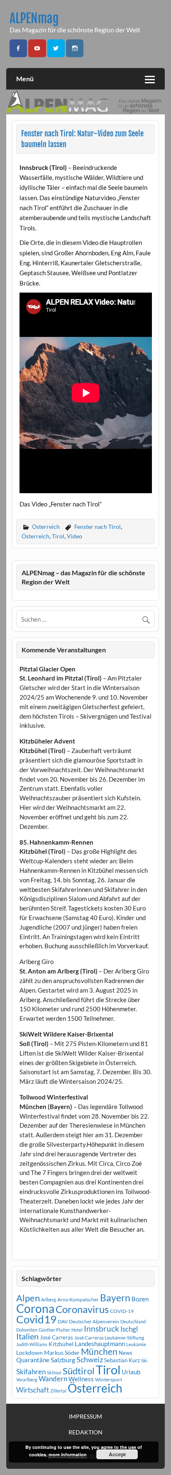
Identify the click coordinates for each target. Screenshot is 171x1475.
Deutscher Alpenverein (94, 1321)
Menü (25, 78)
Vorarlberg (26, 1379)
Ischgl (129, 1329)
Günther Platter (54, 1329)
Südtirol (79, 1370)
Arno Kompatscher (78, 1299)
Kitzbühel (61, 1344)
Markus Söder (62, 1352)
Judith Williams (31, 1344)
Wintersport (108, 1379)
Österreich (46, 526)
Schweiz (89, 1359)
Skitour (54, 1372)
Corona (35, 1308)
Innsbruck (101, 1328)
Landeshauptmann (100, 1343)
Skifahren (31, 1371)
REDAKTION (85, 1432)
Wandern (53, 1378)
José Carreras (56, 1337)
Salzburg (63, 1360)
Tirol (58, 536)
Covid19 (36, 1319)
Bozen (140, 1299)
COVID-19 (122, 1311)
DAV (63, 1321)
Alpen (28, 1298)
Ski (144, 1360)
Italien (27, 1336)
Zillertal (58, 1390)
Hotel (77, 1329)
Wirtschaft (32, 1389)
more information (68, 1454)
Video (74, 536)
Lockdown (29, 1352)
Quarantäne (32, 1360)
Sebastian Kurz (122, 1360)
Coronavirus (82, 1309)
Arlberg (48, 1299)
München (99, 1351)
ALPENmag (34, 18)
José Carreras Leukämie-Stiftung (109, 1338)
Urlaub (131, 1372)
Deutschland (133, 1321)
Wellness (81, 1379)
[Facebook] (18, 48)
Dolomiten (26, 1329)
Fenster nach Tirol (97, 526)
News (125, 1352)
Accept (117, 1454)
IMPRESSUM (85, 1416)
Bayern (115, 1297)
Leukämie (136, 1344)
